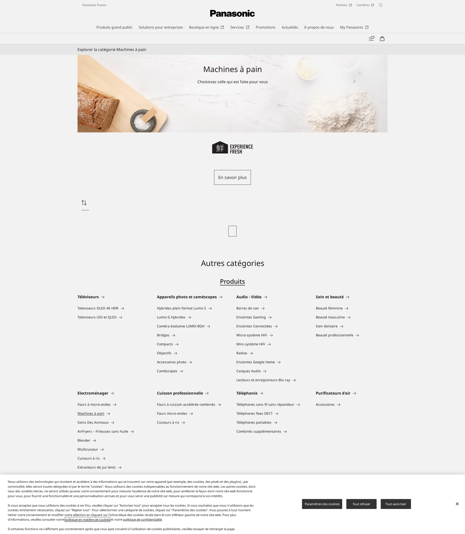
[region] (232, 504)
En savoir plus (232, 177)
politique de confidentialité (142, 519)
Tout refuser (362, 504)
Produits (232, 281)
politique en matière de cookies (87, 519)
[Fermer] (457, 503)
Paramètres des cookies (322, 504)
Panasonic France (94, 5)
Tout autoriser (395, 504)
